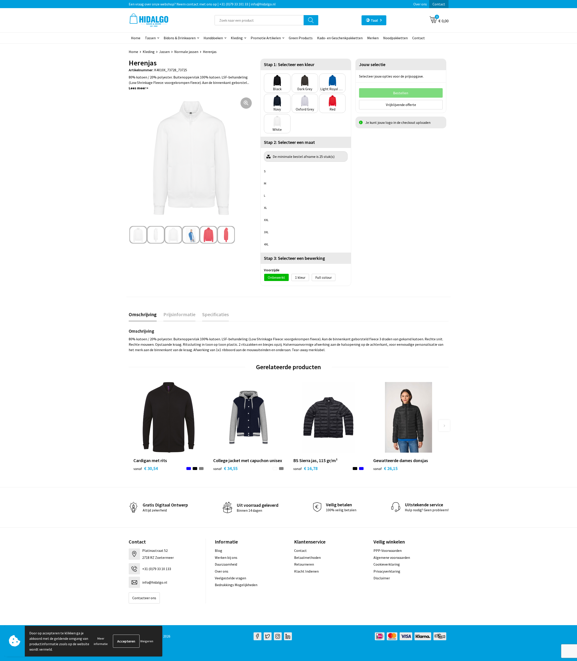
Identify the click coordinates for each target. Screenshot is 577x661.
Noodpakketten (395, 38)
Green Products (301, 38)
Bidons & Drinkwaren (180, 38)
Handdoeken (213, 38)
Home (135, 38)
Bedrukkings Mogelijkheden (236, 585)
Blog (218, 550)
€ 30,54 (145, 468)
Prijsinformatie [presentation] (179, 314)
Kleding (237, 38)
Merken (373, 38)
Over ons (420, 4)
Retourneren (304, 564)
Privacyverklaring (386, 571)
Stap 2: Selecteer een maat (289, 142)
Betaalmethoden (307, 557)
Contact (439, 4)
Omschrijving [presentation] (143, 314)
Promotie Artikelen (266, 38)
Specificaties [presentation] (215, 314)
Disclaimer (381, 578)
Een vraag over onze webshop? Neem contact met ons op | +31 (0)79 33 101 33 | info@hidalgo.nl (202, 4)
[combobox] (259, 20)
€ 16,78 (305, 468)
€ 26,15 (385, 468)
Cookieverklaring (386, 564)
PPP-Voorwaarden (387, 550)
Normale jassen (186, 51)
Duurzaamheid (226, 564)
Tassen (150, 38)
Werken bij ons (226, 557)
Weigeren (146, 641)
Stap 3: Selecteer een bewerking (294, 258)
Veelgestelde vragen (230, 578)
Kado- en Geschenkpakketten (340, 38)
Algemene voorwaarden (391, 557)
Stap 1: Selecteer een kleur (289, 64)
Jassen (164, 51)
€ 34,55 (225, 468)
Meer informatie (101, 641)
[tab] (143, 314)
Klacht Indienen (306, 571)
